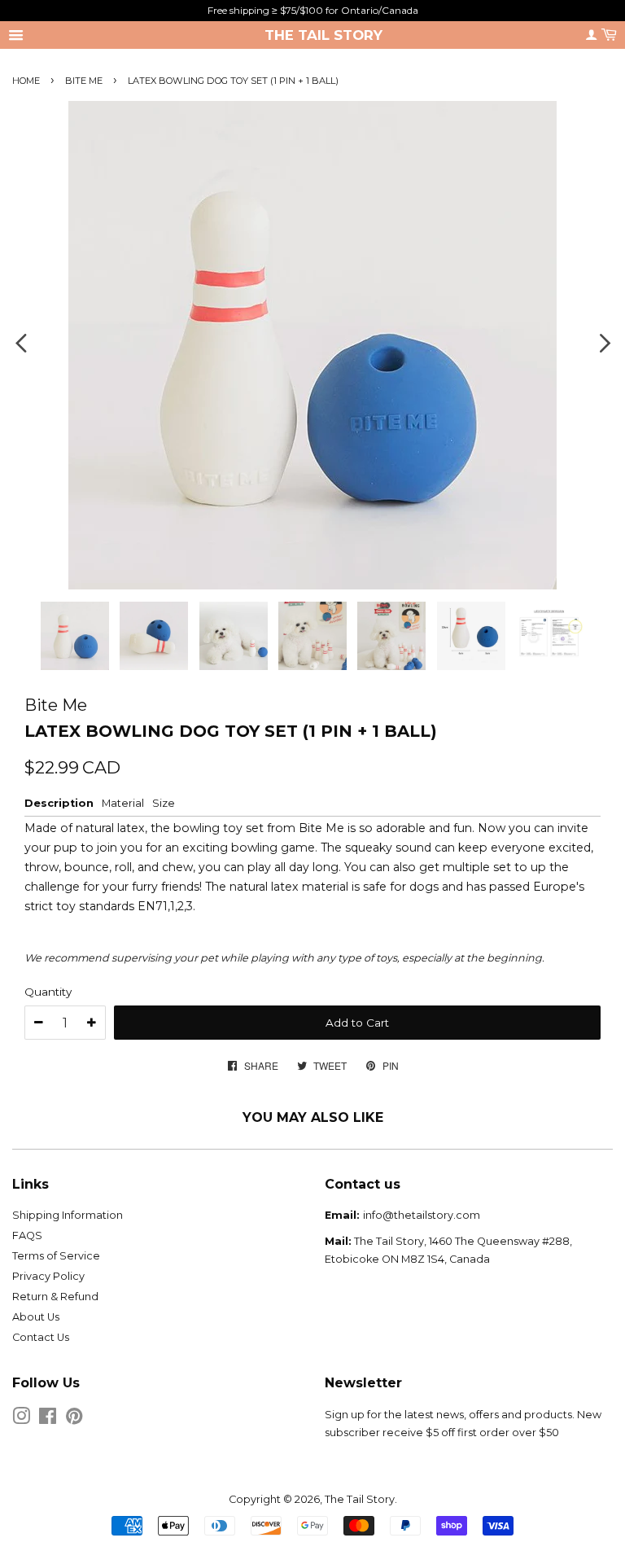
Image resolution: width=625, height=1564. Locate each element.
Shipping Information (67, 1215)
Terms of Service (56, 1256)
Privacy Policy (48, 1276)
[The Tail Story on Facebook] (47, 1419)
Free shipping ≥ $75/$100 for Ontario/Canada (313, 10)
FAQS (27, 1235)
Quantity (48, 991)
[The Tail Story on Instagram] (21, 1419)
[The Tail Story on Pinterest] (74, 1419)
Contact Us (40, 1337)
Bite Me (84, 80)
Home (26, 80)
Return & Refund (55, 1296)
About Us (35, 1317)
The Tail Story (323, 35)
